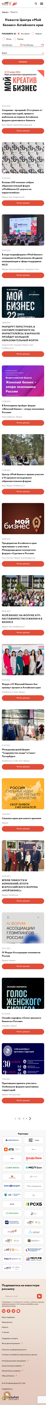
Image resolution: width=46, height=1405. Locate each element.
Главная (5, 12)
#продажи (18, 345)
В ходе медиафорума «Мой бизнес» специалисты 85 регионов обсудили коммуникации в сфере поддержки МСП (22, 260)
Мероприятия (7, 1322)
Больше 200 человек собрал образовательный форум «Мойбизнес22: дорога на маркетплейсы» (18, 187)
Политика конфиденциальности (14, 1350)
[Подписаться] (39, 1296)
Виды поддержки (8, 1317)
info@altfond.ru (7, 1389)
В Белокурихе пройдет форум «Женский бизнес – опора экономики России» (23, 409)
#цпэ (4, 558)
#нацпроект (29, 269)
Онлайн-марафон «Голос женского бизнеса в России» (21, 1019)
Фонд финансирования (11, 1343)
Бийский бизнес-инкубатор (11, 1371)
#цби (16, 761)
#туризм (12, 960)
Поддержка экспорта (10, 1338)
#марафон (6, 1026)
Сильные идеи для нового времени (21, 818)
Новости (14, 12)
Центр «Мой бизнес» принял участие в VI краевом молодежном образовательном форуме (23, 478)
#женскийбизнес (8, 417)
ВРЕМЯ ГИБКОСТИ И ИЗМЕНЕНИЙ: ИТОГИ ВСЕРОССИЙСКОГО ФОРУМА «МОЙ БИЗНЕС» (20, 885)
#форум (9, 125)
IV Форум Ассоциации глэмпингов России (21, 954)
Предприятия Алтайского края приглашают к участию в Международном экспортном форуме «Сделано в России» (19, 548)
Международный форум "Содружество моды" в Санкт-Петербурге (19, 753)
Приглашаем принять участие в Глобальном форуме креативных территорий (20, 1087)
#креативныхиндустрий (22, 125)
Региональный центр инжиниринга (14, 1361)
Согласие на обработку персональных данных (19, 1354)
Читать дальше (23, 130)
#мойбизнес (14, 895)
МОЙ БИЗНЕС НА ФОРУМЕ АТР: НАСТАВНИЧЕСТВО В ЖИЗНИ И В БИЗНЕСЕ (22, 619)
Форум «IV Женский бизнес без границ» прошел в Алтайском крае (21, 685)
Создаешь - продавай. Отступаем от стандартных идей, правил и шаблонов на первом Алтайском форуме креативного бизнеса (22, 115)
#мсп (37, 269)
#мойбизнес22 (8, 348)
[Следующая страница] (30, 1118)
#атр (10, 626)
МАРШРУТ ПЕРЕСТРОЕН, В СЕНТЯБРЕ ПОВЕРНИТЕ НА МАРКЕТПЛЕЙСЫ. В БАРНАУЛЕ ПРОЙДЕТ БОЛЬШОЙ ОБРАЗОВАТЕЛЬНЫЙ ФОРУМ (21, 333)
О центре (5, 1332)
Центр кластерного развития (12, 1366)
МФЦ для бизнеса (8, 1376)
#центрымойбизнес (16, 269)
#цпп (4, 125)
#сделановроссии (28, 558)
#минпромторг (14, 1094)
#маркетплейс (19, 197)
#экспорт (9, 558)
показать (23, 61)
